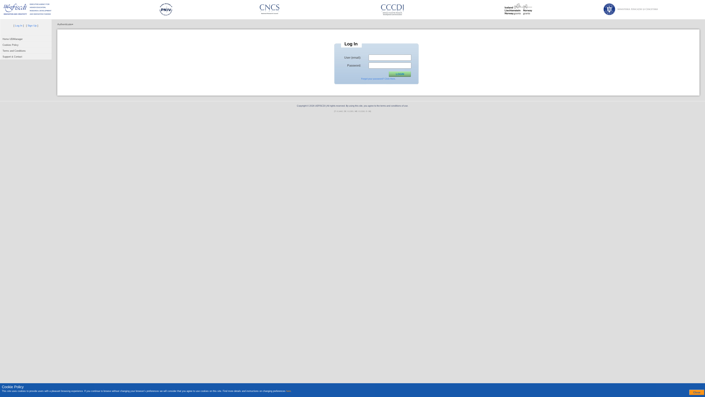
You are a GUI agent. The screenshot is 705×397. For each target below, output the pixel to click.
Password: (354, 65)
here (288, 391)
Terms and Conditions (14, 50)
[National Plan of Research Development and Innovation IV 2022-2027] (166, 9)
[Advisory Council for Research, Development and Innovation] (394, 9)
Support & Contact (12, 56)
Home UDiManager (13, 39)
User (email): (352, 57)
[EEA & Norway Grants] (518, 9)
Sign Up (32, 25)
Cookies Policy (11, 45)
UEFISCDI (320, 106)
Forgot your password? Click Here (378, 79)
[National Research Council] (269, 9)
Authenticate (64, 24)
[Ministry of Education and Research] (642, 9)
